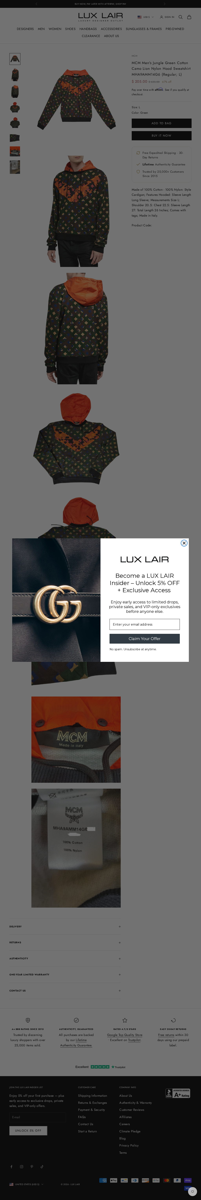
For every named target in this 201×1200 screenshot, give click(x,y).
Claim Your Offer (145, 638)
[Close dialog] (184, 543)
